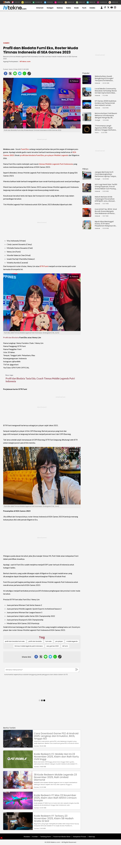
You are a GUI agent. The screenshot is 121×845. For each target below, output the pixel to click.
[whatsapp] (24, 74)
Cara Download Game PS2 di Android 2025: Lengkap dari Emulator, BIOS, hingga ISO (56, 736)
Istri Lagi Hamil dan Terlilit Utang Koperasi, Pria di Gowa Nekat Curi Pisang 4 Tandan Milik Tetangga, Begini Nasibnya (106, 186)
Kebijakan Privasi (79, 836)
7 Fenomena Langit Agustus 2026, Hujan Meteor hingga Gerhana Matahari (105, 128)
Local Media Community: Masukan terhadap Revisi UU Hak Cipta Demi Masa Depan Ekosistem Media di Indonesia (106, 91)
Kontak (35, 836)
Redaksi (27, 836)
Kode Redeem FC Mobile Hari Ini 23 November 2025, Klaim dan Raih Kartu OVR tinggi (56, 756)
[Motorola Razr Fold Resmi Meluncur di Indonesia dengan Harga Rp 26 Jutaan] (86, 120)
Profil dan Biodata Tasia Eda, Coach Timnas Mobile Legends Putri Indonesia (40, 380)
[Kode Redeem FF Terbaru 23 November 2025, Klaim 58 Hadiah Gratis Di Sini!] (18, 829)
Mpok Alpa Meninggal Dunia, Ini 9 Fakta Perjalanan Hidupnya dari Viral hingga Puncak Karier (106, 223)
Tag (42, 637)
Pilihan (85, 169)
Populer (86, 73)
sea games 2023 (52, 646)
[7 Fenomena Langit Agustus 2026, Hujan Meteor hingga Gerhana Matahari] (86, 132)
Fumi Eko (25, 149)
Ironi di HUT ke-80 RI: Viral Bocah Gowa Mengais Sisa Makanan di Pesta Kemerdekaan (106, 211)
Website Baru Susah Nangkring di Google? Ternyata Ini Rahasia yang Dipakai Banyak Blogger (104, 78)
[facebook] (5, 74)
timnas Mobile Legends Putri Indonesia (56, 164)
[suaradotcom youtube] (112, 7)
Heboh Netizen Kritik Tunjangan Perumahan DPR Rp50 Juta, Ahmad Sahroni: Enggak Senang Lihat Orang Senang (105, 199)
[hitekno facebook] (105, 7)
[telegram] (19, 74)
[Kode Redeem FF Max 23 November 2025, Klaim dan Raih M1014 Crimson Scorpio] (18, 808)
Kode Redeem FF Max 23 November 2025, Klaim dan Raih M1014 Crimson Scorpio (55, 798)
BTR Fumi (44, 266)
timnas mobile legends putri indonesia (29, 646)
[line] (15, 74)
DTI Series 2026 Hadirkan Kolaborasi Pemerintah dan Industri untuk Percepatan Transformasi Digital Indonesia (105, 103)
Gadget (50, 8)
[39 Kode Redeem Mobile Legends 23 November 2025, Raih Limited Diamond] (18, 787)
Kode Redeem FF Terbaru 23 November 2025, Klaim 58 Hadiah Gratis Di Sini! (53, 818)
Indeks (92, 8)
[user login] (101, 9)
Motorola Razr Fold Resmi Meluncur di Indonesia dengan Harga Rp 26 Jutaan (106, 115)
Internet (39, 8)
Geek (76, 8)
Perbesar (75, 81)
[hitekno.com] (14, 9)
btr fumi (65, 646)
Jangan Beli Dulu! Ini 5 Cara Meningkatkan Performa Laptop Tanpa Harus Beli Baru (105, 174)
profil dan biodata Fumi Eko (32, 155)
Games (60, 8)
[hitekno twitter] (108, 7)
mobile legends (72, 641)
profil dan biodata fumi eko (15, 641)
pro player (49, 155)
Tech (84, 8)
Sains (68, 8)
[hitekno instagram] (115, 7)
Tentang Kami (45, 836)
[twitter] (10, 74)
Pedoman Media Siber (62, 836)
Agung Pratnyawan (10, 62)
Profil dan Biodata (11, 337)
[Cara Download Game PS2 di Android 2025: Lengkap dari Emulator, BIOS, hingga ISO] (18, 746)
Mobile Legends (61, 155)
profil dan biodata (35, 641)
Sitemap (92, 836)
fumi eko (48, 641)
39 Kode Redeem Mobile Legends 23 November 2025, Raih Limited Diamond (55, 777)
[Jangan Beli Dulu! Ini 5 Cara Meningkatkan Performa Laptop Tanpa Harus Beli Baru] (86, 178)
